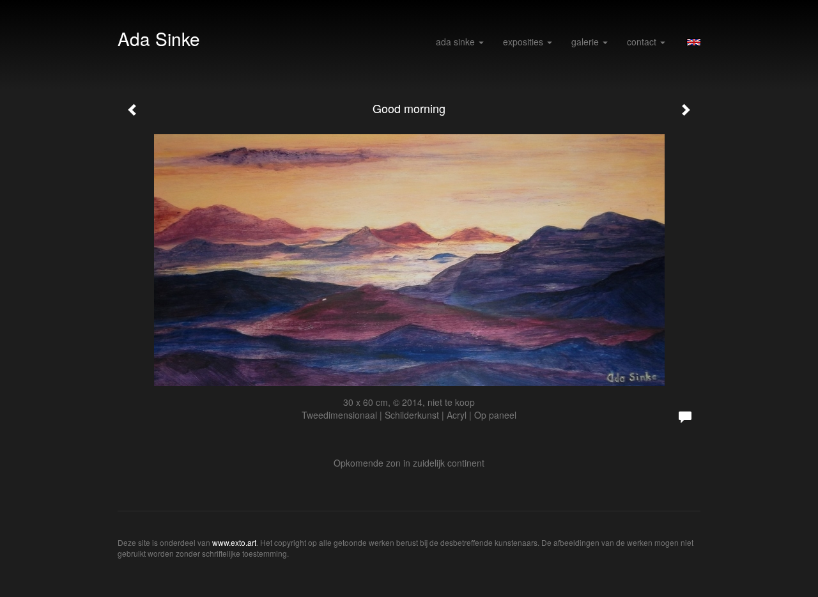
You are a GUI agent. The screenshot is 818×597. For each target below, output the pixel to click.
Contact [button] (643, 41)
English (693, 42)
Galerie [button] (586, 41)
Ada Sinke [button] (456, 41)
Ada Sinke (159, 38)
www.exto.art (234, 542)
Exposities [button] (524, 41)
